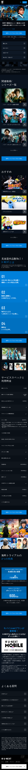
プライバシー (12, 761)
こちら (23, 426)
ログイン (24, 2)
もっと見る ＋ (14, 150)
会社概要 (6, 761)
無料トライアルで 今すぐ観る (14, 33)
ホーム (2, 761)
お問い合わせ (18, 761)
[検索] (21, 2)
